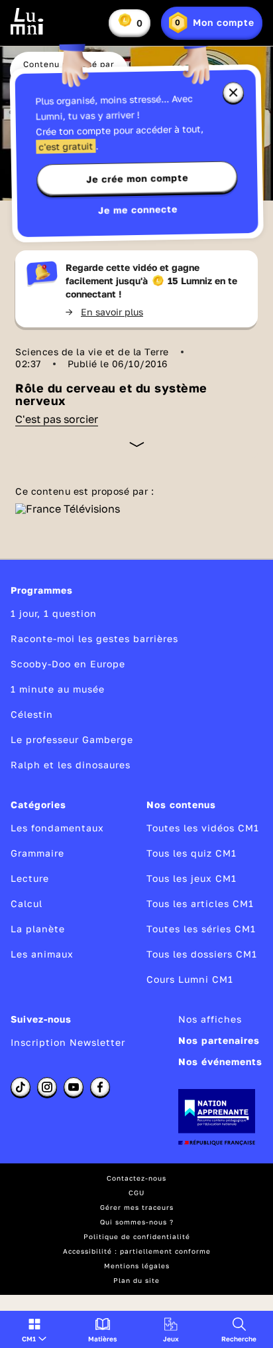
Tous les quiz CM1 (191, 853)
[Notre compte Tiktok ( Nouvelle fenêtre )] (20, 1087)
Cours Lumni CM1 (189, 979)
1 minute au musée (58, 689)
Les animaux (42, 954)
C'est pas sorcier (56, 419)
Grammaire (37, 853)
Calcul (26, 903)
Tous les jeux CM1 (191, 878)
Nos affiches (210, 1019)
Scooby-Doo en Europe (68, 663)
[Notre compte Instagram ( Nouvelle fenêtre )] (47, 1087)
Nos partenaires (219, 1040)
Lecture (30, 878)
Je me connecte (138, 209)
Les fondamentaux (57, 827)
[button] (34, 1329)
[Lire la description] (136, 444)
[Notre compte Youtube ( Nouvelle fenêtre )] (73, 1087)
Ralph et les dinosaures (71, 764)
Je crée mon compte (137, 178)
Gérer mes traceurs (137, 1207)
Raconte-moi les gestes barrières (94, 638)
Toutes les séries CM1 (201, 928)
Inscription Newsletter (68, 1042)
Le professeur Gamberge (72, 739)
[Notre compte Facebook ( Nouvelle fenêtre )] (100, 1087)
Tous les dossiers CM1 (201, 954)
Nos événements (220, 1061)
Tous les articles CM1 (200, 903)
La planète (38, 928)
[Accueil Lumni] (27, 21)
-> (104, 311)
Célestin (32, 714)
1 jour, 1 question (54, 613)
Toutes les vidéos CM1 (202, 827)
